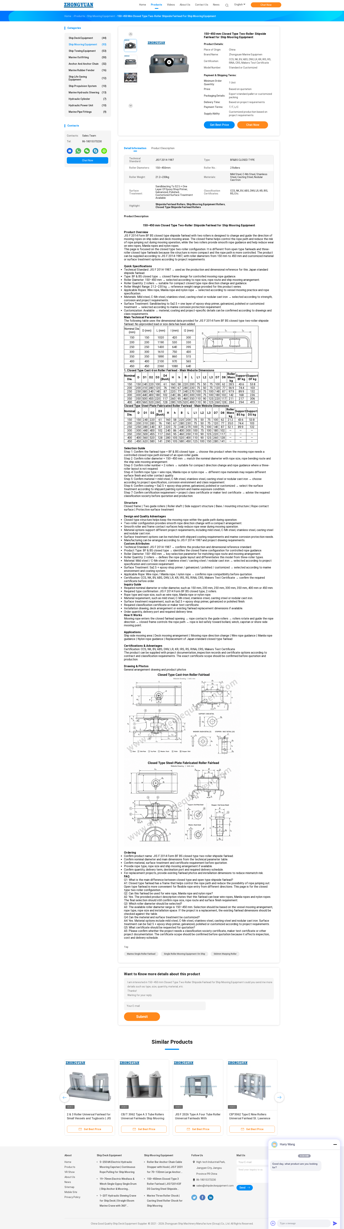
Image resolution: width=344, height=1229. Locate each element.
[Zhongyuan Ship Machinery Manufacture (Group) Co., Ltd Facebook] (202, 1197)
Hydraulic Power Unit (87, 105)
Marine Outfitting (87, 57)
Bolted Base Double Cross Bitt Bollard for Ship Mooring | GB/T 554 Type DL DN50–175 (250, 1118)
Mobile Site (70, 1192)
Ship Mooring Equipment (87, 44)
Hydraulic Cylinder (87, 98)
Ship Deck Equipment (87, 38)
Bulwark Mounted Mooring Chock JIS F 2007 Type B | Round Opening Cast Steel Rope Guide (197, 1118)
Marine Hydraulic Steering (87, 92)
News (67, 1182)
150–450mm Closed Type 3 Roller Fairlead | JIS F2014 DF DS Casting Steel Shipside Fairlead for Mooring (164, 1184)
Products (69, 1167)
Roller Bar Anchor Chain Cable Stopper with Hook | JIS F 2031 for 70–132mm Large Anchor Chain (165, 1168)
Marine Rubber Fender (87, 70)
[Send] (335, 1223)
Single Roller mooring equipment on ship (184, 954)
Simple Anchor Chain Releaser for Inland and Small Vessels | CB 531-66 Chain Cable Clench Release (89, 1118)
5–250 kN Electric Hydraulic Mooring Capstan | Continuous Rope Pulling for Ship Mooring (117, 1167)
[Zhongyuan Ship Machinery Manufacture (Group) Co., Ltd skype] (95, 151)
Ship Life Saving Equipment (87, 78)
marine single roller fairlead (141, 954)
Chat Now (266, 4)
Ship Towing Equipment (87, 50)
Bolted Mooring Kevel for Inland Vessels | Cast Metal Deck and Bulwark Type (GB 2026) (142, 1118)
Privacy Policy (72, 1197)
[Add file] (273, 1223)
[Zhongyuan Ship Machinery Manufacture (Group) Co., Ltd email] (70, 151)
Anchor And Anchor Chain (87, 63)
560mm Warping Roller (225, 954)
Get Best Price (219, 125)
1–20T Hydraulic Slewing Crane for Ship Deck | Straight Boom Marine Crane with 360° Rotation (118, 1201)
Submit (142, 1016)
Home (67, 1162)
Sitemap (69, 1187)
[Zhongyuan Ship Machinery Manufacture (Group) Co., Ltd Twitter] (194, 1197)
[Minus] (335, 1144)
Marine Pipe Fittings (87, 111)
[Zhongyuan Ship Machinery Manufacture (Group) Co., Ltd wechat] (87, 151)
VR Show (69, 1172)
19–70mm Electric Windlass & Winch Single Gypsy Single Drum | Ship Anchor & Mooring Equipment (118, 1184)
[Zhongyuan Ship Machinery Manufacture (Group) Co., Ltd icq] (104, 151)
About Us (69, 1177)
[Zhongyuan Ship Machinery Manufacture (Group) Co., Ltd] (78, 5)
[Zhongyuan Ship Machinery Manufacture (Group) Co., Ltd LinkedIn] (211, 1197)
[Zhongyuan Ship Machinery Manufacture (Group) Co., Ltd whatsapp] (78, 151)
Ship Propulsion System (87, 86)
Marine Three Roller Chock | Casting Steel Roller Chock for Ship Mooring (165, 1200)
